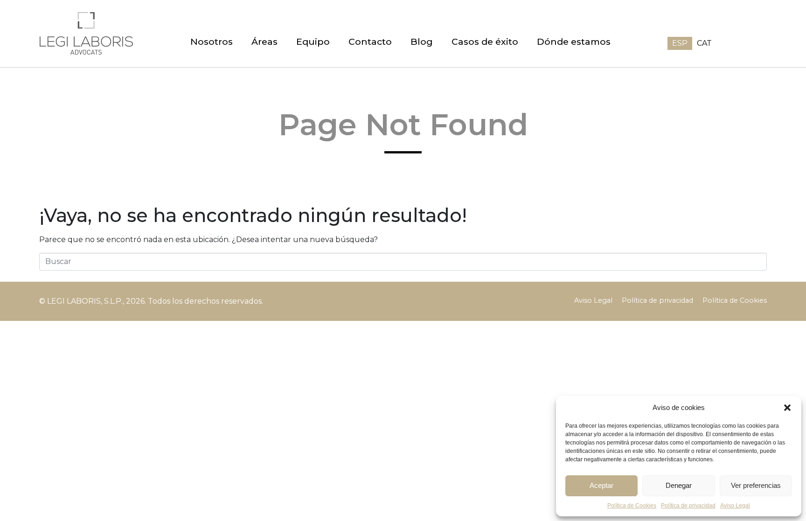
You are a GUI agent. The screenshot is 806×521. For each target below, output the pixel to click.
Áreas (264, 41)
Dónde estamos (574, 41)
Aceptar (601, 485)
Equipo (313, 41)
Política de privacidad (657, 300)
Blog (421, 41)
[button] (787, 407)
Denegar (679, 485)
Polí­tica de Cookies (631, 505)
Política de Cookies (734, 300)
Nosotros (211, 41)
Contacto (370, 41)
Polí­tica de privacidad (688, 505)
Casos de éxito (485, 41)
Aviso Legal (735, 505)
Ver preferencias (756, 485)
